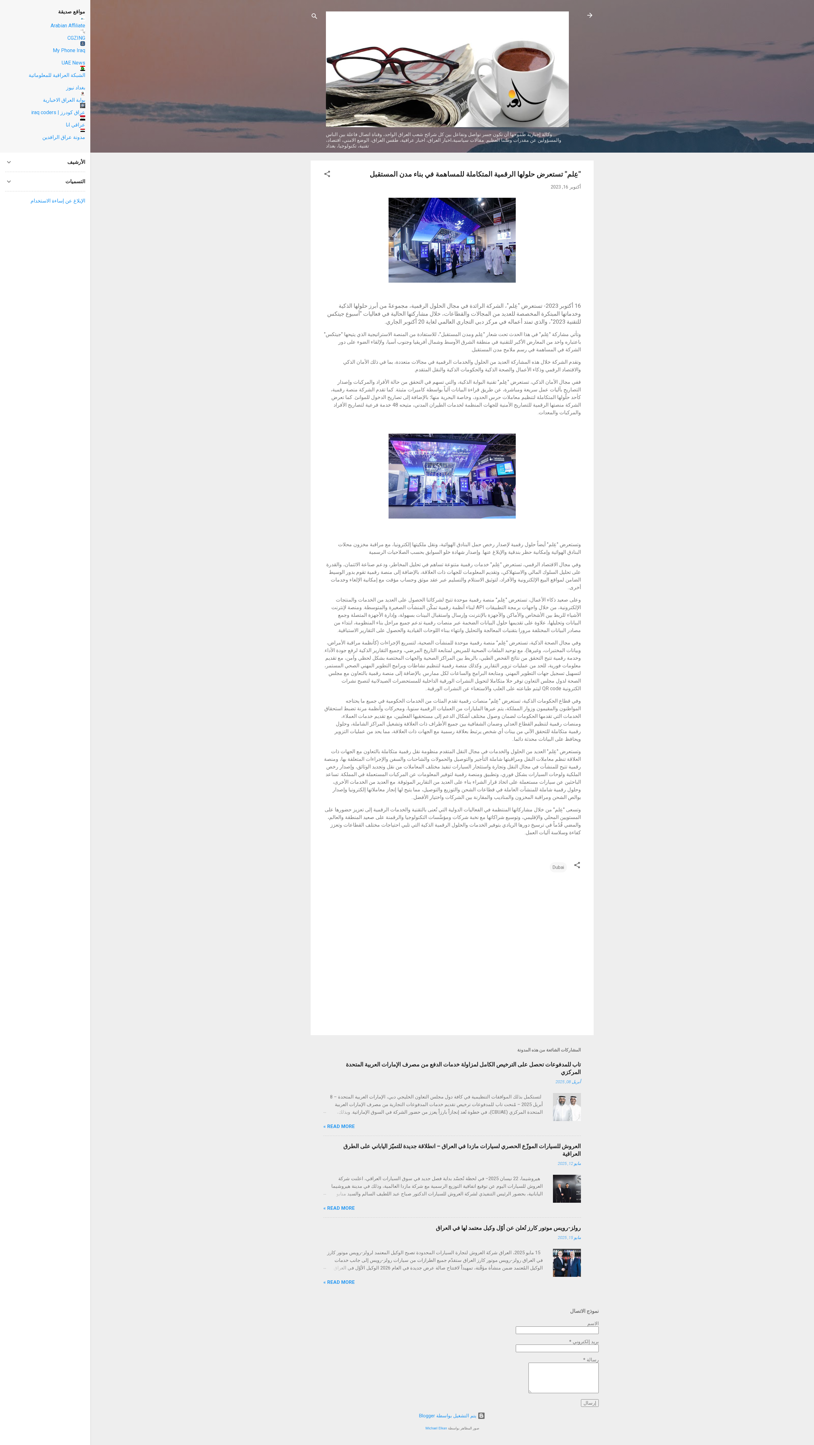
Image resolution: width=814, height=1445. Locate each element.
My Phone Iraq (69, 50)
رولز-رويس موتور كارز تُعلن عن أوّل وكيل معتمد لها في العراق (508, 1227)
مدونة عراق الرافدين (63, 137)
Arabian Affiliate (68, 26)
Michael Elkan (436, 1428)
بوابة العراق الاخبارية (64, 100)
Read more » (339, 1126)
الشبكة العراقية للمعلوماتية (57, 75)
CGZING (76, 38)
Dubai (558, 867)
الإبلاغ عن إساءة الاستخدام (58, 201)
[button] (327, 175)
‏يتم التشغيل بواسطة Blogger (448, 1416)
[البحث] (314, 17)
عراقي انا (75, 125)
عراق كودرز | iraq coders (58, 112)
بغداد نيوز (75, 88)
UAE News (73, 63)
